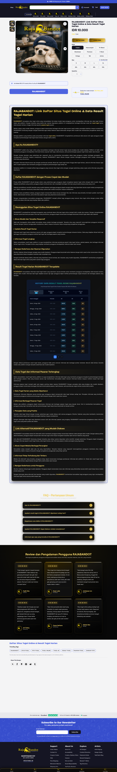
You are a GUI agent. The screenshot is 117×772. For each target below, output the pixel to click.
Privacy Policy (55, 736)
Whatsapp (81, 771)
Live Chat (105, 771)
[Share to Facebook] (17, 664)
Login (35, 771)
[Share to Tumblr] (35, 664)
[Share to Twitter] (13, 664)
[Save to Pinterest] (26, 664)
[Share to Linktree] (21, 664)
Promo (11, 771)
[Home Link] (22, 7)
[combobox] (53, 7)
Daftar (58, 771)
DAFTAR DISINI (80, 40)
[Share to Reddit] (30, 664)
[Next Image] (65, 48)
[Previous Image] (18, 48)
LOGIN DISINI (97, 40)
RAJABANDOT (38, 91)
